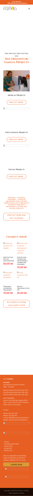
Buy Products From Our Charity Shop (16, 304)
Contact (6, 441)
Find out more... (16, 102)
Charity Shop (8, 446)
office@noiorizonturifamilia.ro (19, 417)
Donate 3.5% (8, 450)
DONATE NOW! (16, 465)
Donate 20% (8, 448)
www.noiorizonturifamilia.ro (18, 420)
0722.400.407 (16, 2)
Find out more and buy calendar (16, 216)
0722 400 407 (13, 415)
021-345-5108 (12, 413)
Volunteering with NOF (11, 444)
